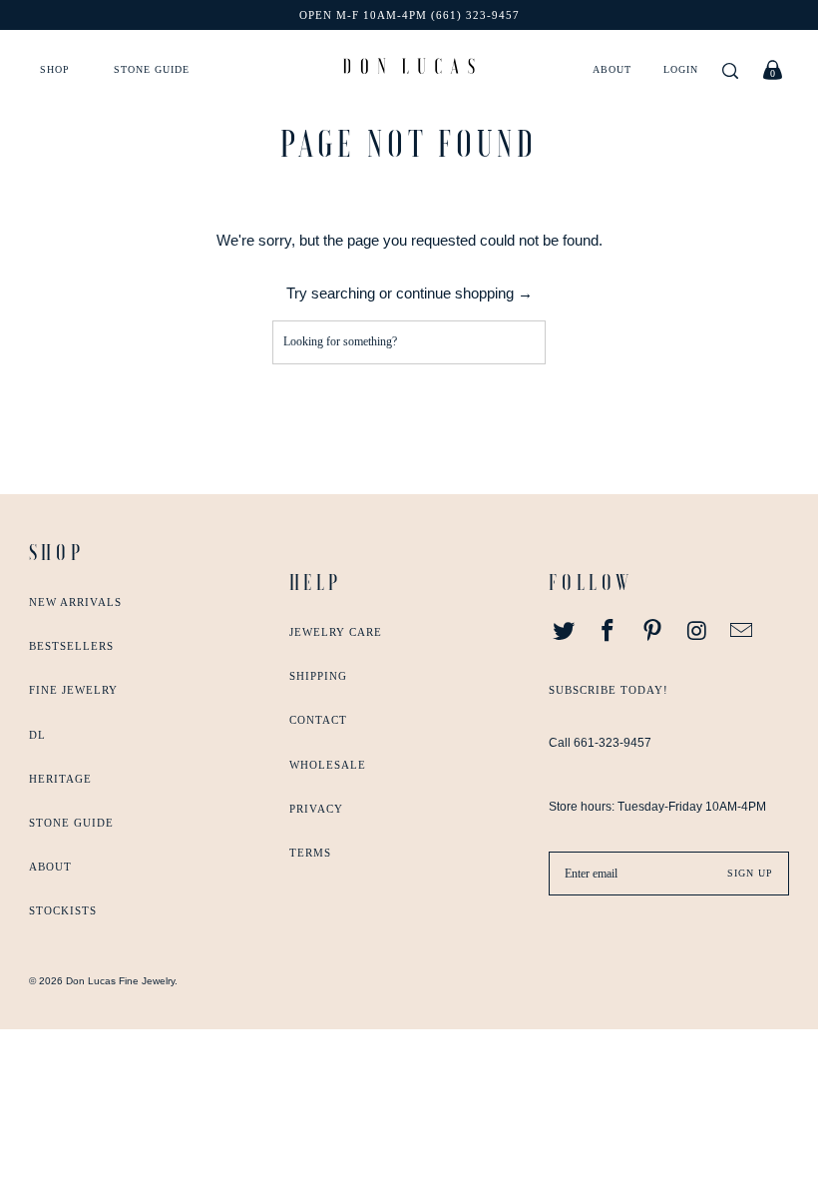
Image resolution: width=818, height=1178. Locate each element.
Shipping (318, 676)
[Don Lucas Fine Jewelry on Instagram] (697, 632)
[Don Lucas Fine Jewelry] (408, 66)
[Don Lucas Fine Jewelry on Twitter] (564, 632)
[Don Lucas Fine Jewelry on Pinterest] (653, 632)
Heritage (60, 779)
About (612, 69)
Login (680, 69)
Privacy (316, 809)
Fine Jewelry (73, 690)
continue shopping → (464, 293)
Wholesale (327, 765)
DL (37, 735)
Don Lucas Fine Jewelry (120, 980)
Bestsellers (71, 646)
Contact (318, 720)
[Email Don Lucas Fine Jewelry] (742, 632)
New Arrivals (75, 602)
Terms (310, 853)
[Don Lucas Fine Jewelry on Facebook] (608, 632)
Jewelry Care (335, 632)
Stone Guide (152, 69)
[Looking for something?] (730, 72)
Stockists (63, 910)
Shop (55, 69)
